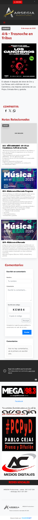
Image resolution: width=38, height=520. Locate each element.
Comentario (10, 286)
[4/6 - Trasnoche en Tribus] (19, 61)
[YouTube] (35, 2)
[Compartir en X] (10, 111)
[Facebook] (28, 2)
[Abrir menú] (4, 22)
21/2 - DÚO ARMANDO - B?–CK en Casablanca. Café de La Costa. (15, 147)
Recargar (26, 320)
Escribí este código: (14, 305)
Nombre (9, 277)
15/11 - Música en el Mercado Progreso (17, 191)
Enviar (26, 332)
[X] (24, 2)
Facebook (19, 401)
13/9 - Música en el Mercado (13, 242)
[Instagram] (31, 2)
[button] (11, 2)
